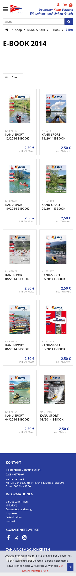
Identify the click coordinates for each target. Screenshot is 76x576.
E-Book (56, 29)
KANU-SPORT (36, 29)
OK (70, 567)
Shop (19, 29)
